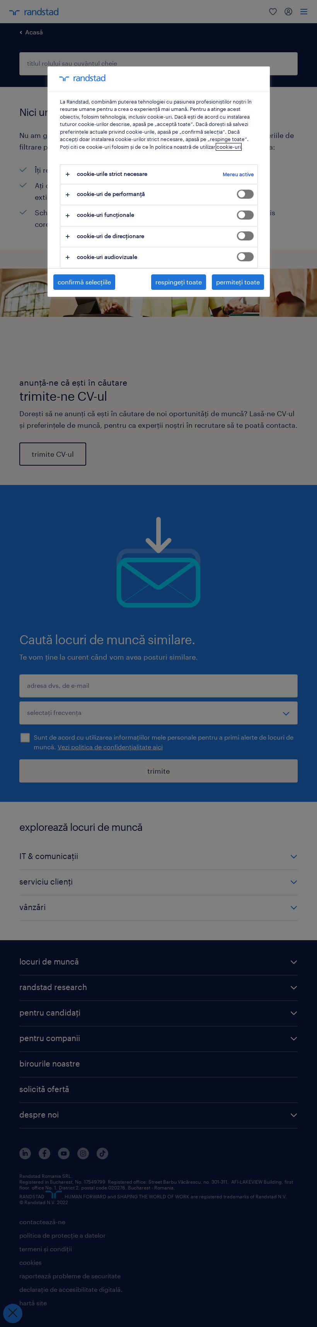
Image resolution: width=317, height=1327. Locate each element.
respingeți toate (178, 282)
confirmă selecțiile (84, 282)
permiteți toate (238, 282)
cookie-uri (228, 147)
